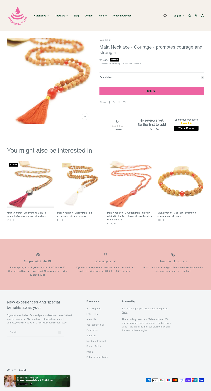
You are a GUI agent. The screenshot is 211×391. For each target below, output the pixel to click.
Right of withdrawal (96, 341)
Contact (89, 15)
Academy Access (122, 15)
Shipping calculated (121, 64)
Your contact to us (95, 325)
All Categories (93, 308)
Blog (76, 15)
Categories (40, 15)
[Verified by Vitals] (31, 384)
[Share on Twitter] (114, 102)
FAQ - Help (92, 314)
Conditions (91, 330)
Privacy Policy (93, 346)
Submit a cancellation (97, 357)
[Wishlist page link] (165, 15)
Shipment (91, 335)
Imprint (89, 352)
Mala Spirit (104, 40)
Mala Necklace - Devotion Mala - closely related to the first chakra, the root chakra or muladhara (129, 216)
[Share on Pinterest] (119, 102)
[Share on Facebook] (109, 102)
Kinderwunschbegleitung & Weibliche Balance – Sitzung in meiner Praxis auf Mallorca (35, 380)
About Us (60, 15)
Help (101, 15)
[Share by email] (124, 102)
